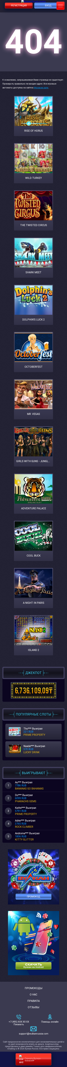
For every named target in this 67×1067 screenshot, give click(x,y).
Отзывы (33, 1007)
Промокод (33, 896)
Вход (48, 5)
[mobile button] (60, 6)
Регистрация (19, 5)
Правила (33, 1000)
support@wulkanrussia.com (33, 1033)
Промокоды (33, 988)
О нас (33, 994)
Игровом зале (41, 87)
